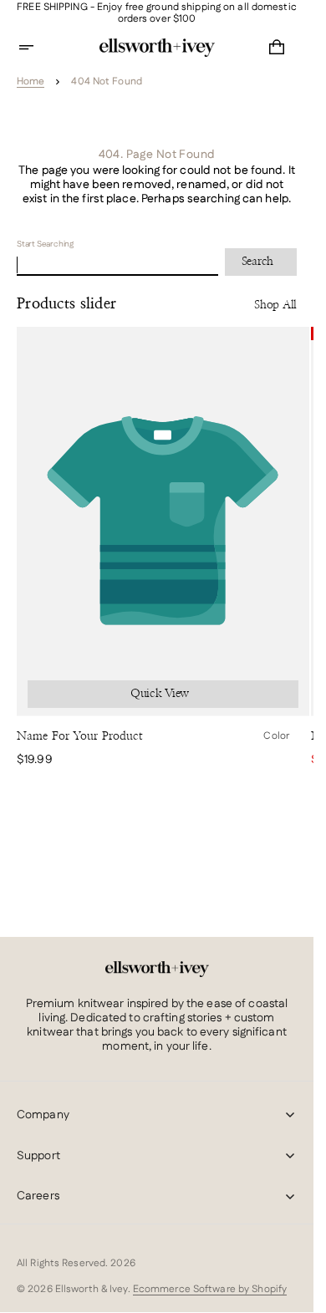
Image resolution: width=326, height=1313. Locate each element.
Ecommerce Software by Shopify (210, 1289)
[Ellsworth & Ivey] (157, 969)
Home (30, 82)
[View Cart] (277, 48)
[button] (37, 48)
